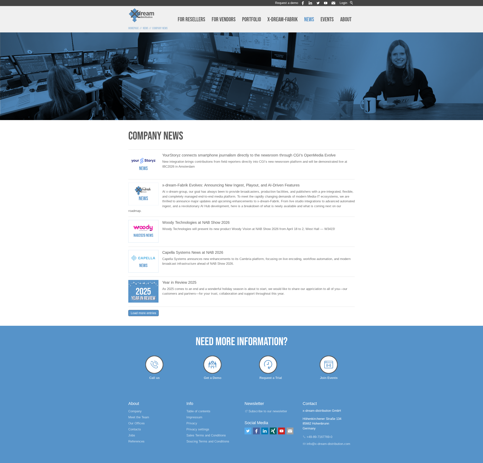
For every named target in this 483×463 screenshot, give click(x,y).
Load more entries (143, 313)
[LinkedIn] (264, 431)
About (345, 19)
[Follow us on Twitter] (248, 431)
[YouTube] (326, 3)
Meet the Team (138, 417)
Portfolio (251, 19)
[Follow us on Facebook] (256, 431)
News (309, 19)
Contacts (134, 429)
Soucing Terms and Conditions (207, 441)
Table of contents (198, 411)
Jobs (131, 435)
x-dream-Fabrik (282, 19)
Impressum (194, 417)
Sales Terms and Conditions (206, 435)
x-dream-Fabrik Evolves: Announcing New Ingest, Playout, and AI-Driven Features (231, 185)
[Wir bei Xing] (273, 431)
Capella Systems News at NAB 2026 (192, 252)
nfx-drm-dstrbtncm (328, 444)
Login (343, 3)
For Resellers (191, 19)
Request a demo (286, 3)
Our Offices (136, 423)
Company (135, 411)
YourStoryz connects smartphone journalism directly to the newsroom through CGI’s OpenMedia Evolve (249, 155)
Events (327, 19)
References (136, 441)
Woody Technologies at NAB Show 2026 (196, 222)
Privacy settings (197, 429)
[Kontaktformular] (290, 431)
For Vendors (224, 19)
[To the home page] (141, 15)
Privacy (191, 423)
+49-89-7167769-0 (319, 437)
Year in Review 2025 (179, 282)
